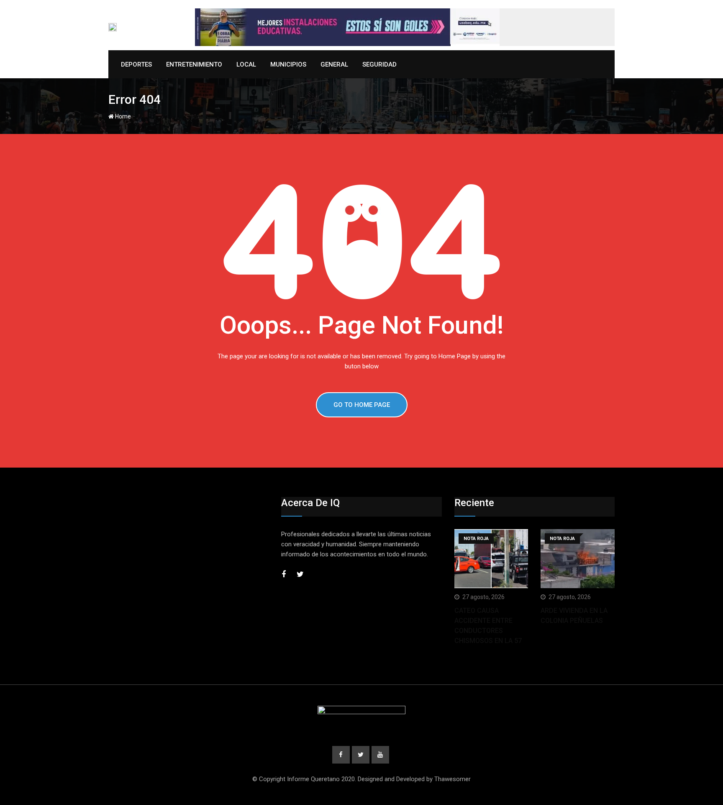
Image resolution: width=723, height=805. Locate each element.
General (334, 64)
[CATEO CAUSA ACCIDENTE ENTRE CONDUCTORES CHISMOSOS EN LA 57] (491, 558)
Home (122, 116)
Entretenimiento (194, 64)
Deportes (136, 64)
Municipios (288, 64)
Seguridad (379, 64)
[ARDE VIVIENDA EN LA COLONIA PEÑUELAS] (578, 558)
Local (246, 64)
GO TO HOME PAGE (361, 405)
